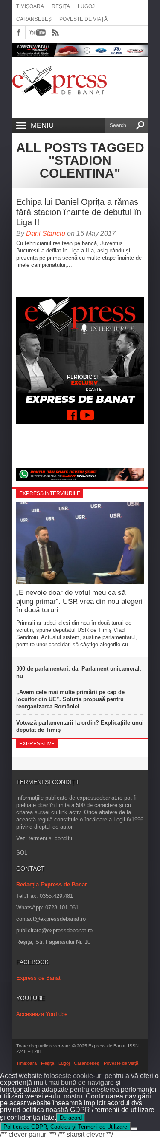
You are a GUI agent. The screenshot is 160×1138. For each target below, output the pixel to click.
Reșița (61, 6)
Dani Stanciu (45, 233)
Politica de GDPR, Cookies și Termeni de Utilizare (65, 1127)
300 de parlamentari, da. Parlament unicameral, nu (78, 672)
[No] (134, 1128)
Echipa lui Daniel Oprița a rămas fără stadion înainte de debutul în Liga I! (78, 212)
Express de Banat (38, 978)
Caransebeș (34, 19)
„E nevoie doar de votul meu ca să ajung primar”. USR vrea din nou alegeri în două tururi (79, 601)
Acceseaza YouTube (41, 1014)
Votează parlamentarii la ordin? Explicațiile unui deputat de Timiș (80, 726)
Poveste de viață (83, 19)
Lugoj (86, 6)
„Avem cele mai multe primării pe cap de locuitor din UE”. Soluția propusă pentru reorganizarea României (70, 699)
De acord (71, 1118)
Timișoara (30, 6)
